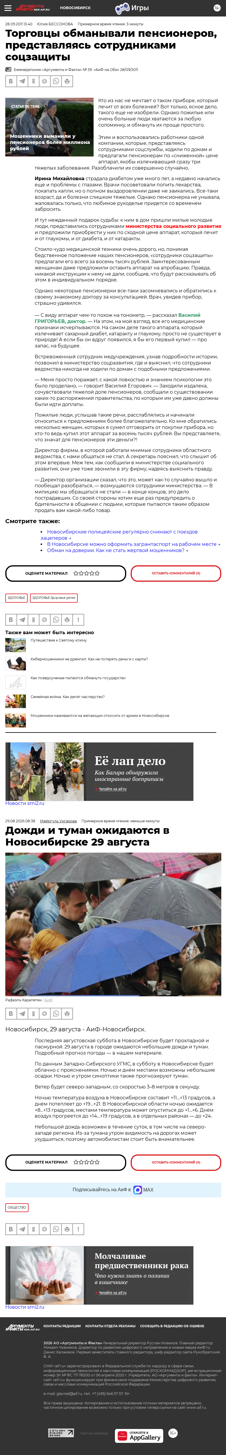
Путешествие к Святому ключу (59, 640)
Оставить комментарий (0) (176, 573)
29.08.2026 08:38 (20, 821)
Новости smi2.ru (24, 803)
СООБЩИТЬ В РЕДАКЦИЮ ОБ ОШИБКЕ (172, 1326)
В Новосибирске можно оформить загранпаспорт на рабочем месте (132, 544)
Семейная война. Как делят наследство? (68, 697)
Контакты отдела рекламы (110, 1326)
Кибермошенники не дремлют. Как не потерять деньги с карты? (89, 659)
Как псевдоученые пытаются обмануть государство (78, 678)
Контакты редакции (62, 1326)
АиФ (48, 1000)
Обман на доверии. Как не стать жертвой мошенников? (116, 550)
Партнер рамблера (94, 1433)
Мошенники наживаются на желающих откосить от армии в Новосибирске (100, 715)
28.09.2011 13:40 (18, 24)
